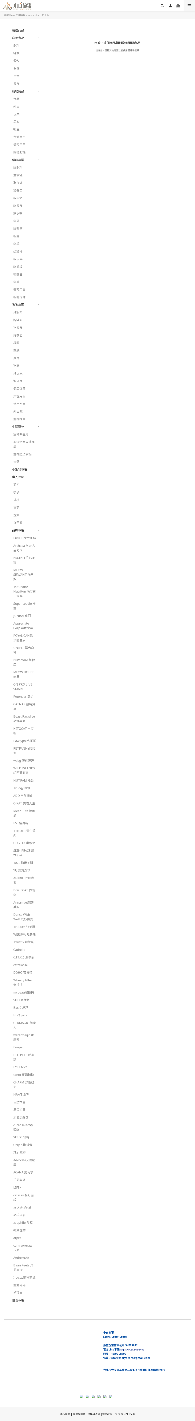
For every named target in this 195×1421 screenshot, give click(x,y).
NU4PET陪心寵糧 (24, 560)
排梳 (16, 500)
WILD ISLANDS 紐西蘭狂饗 (24, 770)
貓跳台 (17, 274)
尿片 (16, 358)
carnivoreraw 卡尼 (22, 1247)
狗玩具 (17, 373)
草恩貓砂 (19, 1180)
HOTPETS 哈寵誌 (23, 1057)
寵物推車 (19, 419)
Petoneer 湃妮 (23, 696)
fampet (18, 1047)
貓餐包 (17, 190)
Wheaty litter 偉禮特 (22, 982)
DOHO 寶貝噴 (22, 972)
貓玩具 (17, 259)
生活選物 (18, 427)
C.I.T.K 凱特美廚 (24, 957)
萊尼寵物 (19, 1152)
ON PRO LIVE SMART (22, 686)
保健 (16, 68)
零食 (16, 84)
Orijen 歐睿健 (22, 1145)
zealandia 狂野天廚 (38, 15)
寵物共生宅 (21, 434)
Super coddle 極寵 (24, 605)
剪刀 (16, 485)
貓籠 (16, 282)
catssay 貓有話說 (23, 1197)
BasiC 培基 (20, 1008)
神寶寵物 (19, 1230)
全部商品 (9, 15)
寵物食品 (18, 38)
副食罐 (17, 183)
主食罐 (17, 175)
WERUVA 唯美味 (24, 934)
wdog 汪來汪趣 (23, 761)
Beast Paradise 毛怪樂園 (24, 718)
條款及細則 (79, 1414)
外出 (16, 106)
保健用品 (19, 137)
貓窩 (16, 236)
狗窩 (16, 366)
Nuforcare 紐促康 (24, 662)
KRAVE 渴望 (21, 1094)
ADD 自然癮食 (23, 796)
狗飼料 (17, 312)
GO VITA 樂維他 (24, 843)
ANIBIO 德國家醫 (23, 880)
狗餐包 (17, 335)
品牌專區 (21, 15)
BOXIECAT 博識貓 (24, 892)
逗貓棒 (17, 251)
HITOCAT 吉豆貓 (23, 731)
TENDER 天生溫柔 (24, 833)
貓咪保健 (19, 297)
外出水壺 (19, 404)
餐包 (16, 61)
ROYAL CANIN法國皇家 (23, 638)
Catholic (19, 950)
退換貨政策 (94, 1414)
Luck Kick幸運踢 (24, 538)
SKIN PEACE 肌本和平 (23, 852)
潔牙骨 (17, 381)
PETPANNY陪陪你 (24, 750)
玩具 (16, 114)
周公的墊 (19, 1110)
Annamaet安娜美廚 (23, 904)
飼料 (16, 45)
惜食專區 (18, 1300)
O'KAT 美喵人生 (24, 803)
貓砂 (16, 221)
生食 (16, 76)
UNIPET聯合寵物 (23, 650)
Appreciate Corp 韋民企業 (23, 625)
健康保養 (19, 389)
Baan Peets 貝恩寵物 (23, 1267)
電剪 (16, 507)
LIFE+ (17, 1187)
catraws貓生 (22, 965)
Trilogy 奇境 (21, 788)
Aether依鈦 (21, 1258)
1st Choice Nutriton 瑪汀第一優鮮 (24, 591)
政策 (109, 1414)
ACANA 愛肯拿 (23, 1172)
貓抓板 (17, 267)
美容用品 (19, 145)
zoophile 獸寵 (23, 1223)
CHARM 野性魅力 (23, 1084)
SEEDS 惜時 (21, 1137)
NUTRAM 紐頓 (23, 780)
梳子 (16, 492)
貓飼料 (17, 167)
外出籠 (17, 411)
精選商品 (18, 30)
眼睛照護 (19, 152)
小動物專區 (19, 469)
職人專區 (18, 477)
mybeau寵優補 (23, 992)
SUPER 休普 (21, 1000)
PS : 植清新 (20, 823)
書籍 (16, 462)
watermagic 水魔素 (23, 1037)
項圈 (16, 343)
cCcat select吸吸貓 (23, 1127)
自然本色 (19, 1102)
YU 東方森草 (21, 870)
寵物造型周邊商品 (24, 444)
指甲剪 (17, 523)
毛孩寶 (17, 1293)
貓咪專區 (18, 160)
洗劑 (16, 515)
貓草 (16, 244)
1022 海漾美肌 (23, 863)
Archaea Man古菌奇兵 (24, 548)
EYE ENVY (20, 1067)
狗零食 (17, 328)
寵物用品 (18, 91)
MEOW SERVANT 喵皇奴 (23, 574)
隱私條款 (65, 1414)
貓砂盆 (17, 228)
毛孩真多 (19, 1215)
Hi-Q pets (20, 1015)
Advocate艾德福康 (24, 1162)
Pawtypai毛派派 (24, 741)
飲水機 (17, 213)
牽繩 (16, 350)
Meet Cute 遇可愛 (24, 813)
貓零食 (17, 206)
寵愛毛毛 (19, 1285)
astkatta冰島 (22, 1207)
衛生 (16, 129)
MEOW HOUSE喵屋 (23, 674)
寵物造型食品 (22, 454)
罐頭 (16, 53)
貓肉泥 (17, 198)
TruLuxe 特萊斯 (24, 927)
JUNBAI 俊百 (22, 616)
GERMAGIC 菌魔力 (24, 1025)
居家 (16, 122)
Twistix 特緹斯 (23, 942)
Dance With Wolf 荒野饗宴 (23, 917)
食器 (16, 99)
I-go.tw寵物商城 (24, 1277)
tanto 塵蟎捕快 (23, 1075)
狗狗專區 (18, 305)
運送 (104, 1414)
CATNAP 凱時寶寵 (24, 706)
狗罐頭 (17, 320)
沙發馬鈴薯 (21, 1117)
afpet (17, 1238)
